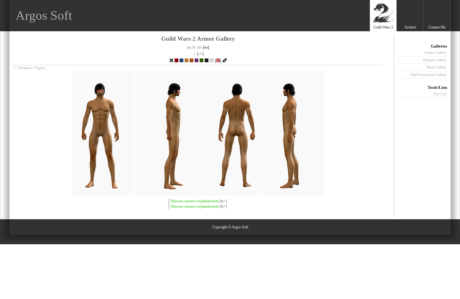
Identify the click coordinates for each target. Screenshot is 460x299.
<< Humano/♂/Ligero (29, 68)
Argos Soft (44, 15)
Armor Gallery (435, 52)
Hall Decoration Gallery (428, 75)
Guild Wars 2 (383, 27)
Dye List (439, 94)
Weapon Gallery (434, 60)
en (189, 47)
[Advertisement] (254, 16)
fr (194, 47)
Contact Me (437, 27)
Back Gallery (436, 67)
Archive (410, 27)
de (199, 47)
